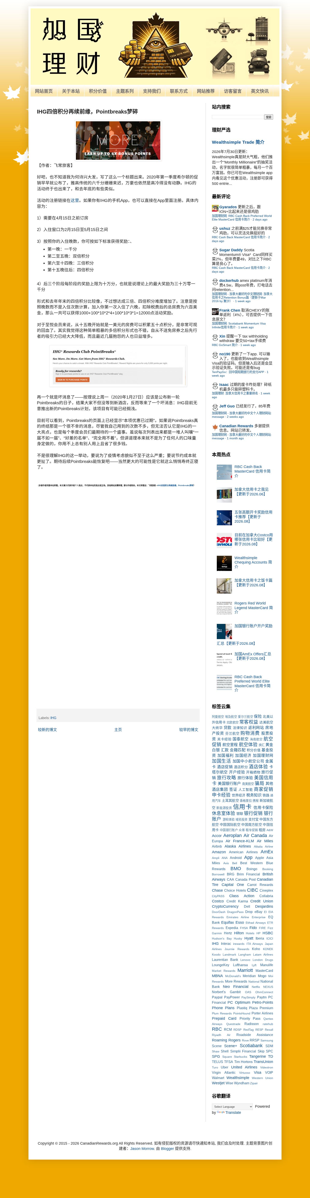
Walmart (218, 1078)
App (248, 857)
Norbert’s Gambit (226, 992)
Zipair (254, 1083)
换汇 (262, 745)
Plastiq (242, 1008)
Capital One (233, 885)
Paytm (262, 997)
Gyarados (228, 207)
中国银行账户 (229, 830)
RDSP (237, 1029)
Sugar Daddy (231, 250)
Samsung (266, 1040)
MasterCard (264, 970)
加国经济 (243, 755)
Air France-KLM (240, 841)
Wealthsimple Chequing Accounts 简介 (253, 562)
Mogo (262, 976)
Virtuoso (244, 1072)
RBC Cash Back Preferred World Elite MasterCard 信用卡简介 (253, 684)
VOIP (269, 1072)
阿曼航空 (218, 716)
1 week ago (243, 301)
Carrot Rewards (260, 885)
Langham (244, 954)
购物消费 (250, 733)
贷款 (228, 728)
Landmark (229, 954)
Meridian (249, 976)
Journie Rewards (237, 949)
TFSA (228, 1062)
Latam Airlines (263, 954)
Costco (218, 901)
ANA (225, 858)
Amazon (219, 852)
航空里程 (230, 745)
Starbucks (240, 1056)
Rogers (234, 1040)
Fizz (270, 928)
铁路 (266, 795)
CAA (230, 879)
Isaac (224, 385)
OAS (248, 992)
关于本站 (71, 91)
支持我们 (152, 91)
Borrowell (218, 874)
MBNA (217, 976)
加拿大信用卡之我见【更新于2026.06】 (252, 491)
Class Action (241, 896)
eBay (258, 912)
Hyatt (248, 938)
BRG (230, 874)
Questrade (233, 1024)
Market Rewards (223, 970)
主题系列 (125, 91)
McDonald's (233, 976)
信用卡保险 (263, 808)
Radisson (251, 1024)
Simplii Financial (243, 1051)
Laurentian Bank (225, 959)
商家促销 (263, 789)
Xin (222, 336)
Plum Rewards (222, 1013)
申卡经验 (221, 795)
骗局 (259, 783)
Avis (226, 863)
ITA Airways (255, 943)
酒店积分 (241, 767)
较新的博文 (47, 730)
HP (258, 933)
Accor (217, 836)
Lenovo (245, 959)
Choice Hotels (235, 890)
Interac (226, 943)
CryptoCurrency (225, 906)
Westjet (218, 1083)
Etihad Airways (256, 922)
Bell (234, 863)
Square (227, 1056)
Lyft (254, 965)
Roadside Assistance (254, 1035)
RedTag (248, 1029)
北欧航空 (232, 722)
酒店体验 (258, 766)
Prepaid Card (224, 1018)
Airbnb (217, 846)
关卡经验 (224, 739)
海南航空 (256, 739)
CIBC (252, 890)
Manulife (266, 965)
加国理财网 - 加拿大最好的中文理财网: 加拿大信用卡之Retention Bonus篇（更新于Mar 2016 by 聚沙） (242, 297)
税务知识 (253, 795)
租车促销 (252, 830)
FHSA (244, 928)
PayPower (232, 997)
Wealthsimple (237, 1078)
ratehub (268, 1024)
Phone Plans (223, 1008)
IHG (53, 718)
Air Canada (255, 835)
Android (236, 858)
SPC (269, 1051)
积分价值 (98, 91)
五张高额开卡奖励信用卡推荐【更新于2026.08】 (253, 516)
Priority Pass (250, 1018)
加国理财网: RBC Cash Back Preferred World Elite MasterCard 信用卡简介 (242, 217)
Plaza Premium (261, 1008)
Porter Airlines (262, 1013)
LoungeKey (220, 965)
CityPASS (218, 896)
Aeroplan (232, 835)
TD (270, 1056)
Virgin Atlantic (224, 1072)
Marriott (245, 970)
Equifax (227, 922)
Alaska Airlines (238, 846)
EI (265, 912)
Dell (247, 906)
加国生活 (221, 761)
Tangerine (257, 1056)
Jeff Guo (227, 406)
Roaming (219, 1040)
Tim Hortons (243, 1062)
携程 (256, 800)
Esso (240, 922)
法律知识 (240, 728)
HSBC (268, 933)
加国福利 (225, 755)
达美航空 (266, 722)
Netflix (256, 986)
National (253, 981)
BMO (235, 868)
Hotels (250, 933)
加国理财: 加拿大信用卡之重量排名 (235, 393)
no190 (224, 354)
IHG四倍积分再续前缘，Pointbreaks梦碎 (175, 485)
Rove (245, 1040)
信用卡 (242, 806)
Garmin (217, 933)
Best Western (251, 863)
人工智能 (246, 789)
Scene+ (230, 1046)
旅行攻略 (226, 777)
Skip (261, 1051)
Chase (217, 890)
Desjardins (264, 906)
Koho (256, 949)
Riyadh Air (221, 1035)
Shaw (215, 1051)
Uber (224, 1067)
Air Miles (265, 841)
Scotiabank (251, 1045)
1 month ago (235, 438)
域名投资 (242, 819)
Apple (259, 858)
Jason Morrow (142, 1149)
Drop (249, 912)
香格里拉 (246, 800)
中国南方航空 (251, 824)
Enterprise (259, 917)
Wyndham (241, 1083)
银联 (239, 813)
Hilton (239, 933)
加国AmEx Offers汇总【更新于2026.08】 (253, 656)
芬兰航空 (232, 733)
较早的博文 (188, 730)
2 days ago (260, 219)
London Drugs (263, 959)
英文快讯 (260, 91)
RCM (228, 1029)
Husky (238, 938)
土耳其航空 (230, 800)
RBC (217, 1029)
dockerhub (229, 281)
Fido (253, 928)
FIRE (262, 928)
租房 (262, 830)
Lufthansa (240, 965)
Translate (233, 1112)
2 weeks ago (235, 416)
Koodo (216, 954)
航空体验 (248, 744)
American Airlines (243, 852)
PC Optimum (239, 1002)
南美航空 (248, 784)
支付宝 (253, 819)
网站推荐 (206, 91)
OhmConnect (264, 992)
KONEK (268, 949)
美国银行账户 (229, 784)
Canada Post (245, 879)
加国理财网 (263, 755)
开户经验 (237, 772)
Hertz (228, 933)
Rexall (269, 1029)
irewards (238, 943)
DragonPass (235, 912)
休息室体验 (223, 813)
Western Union (262, 1078)
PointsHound (241, 1013)
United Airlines (244, 1067)
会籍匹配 (237, 750)
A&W (270, 830)
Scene (217, 1046)
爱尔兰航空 (245, 716)
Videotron (266, 1067)
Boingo (252, 869)
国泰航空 (241, 739)
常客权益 (248, 722)
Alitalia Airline (263, 846)
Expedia (232, 928)
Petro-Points (262, 1002)
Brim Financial (248, 874)
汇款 (225, 750)
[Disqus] (118, 540)
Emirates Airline (237, 917)
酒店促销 (225, 767)
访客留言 (233, 91)
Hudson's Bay (222, 938)
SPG (216, 1056)
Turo (215, 1067)
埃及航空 (231, 716)
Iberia (260, 938)
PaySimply (248, 997)
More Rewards (236, 981)
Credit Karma (237, 901)
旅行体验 (245, 778)
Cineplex (266, 890)
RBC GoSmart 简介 (225, 345)
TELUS (217, 1062)
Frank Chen (229, 310)
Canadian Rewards (236, 426)
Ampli (215, 858)
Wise (229, 1083)
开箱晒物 (253, 772)
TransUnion (263, 1062)
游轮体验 (229, 819)
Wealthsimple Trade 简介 (238, 142)
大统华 (217, 728)
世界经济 (238, 795)
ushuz (224, 228)
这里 (75, 200)
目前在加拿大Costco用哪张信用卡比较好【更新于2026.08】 (254, 539)
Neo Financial (235, 986)
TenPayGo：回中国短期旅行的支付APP (238, 372)
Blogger (167, 1149)
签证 (233, 789)
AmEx (267, 851)
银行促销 (253, 813)
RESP (259, 1029)
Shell (225, 1051)
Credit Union (261, 901)
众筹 (242, 830)
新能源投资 (224, 808)
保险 (258, 716)
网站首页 (44, 91)
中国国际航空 (230, 824)
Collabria (266, 896)
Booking (267, 869)
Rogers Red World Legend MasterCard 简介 (254, 607)
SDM (269, 1046)
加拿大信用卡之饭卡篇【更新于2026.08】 (253, 582)
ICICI (269, 938)
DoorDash (218, 912)
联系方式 (179, 91)
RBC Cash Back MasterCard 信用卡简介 (239, 237)
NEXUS (268, 986)
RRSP (254, 1040)
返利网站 (256, 728)
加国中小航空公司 (248, 761)
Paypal (217, 997)
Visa (257, 1072)
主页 (118, 730)
